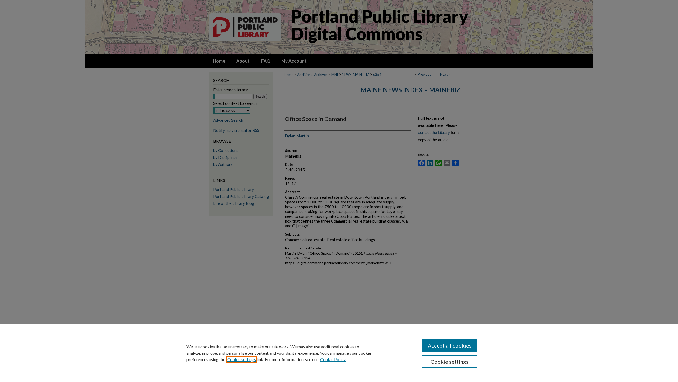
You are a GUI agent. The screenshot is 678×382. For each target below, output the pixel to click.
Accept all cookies (449, 345)
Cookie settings (241, 359)
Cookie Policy (333, 359)
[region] (339, 353)
